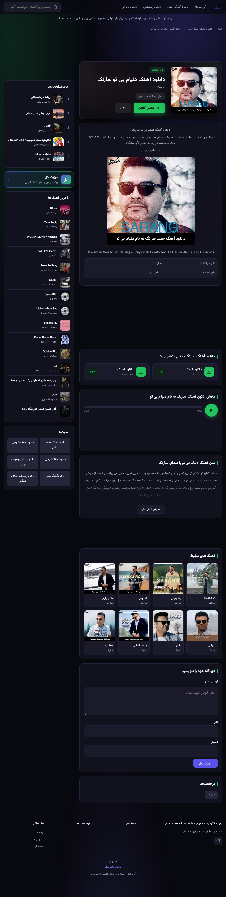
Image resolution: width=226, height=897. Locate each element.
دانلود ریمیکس (152, 7)
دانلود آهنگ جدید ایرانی (200, 29)
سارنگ (211, 794)
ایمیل (214, 742)
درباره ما (40, 832)
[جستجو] (55, 7)
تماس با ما (38, 839)
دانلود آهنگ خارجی (23, 442)
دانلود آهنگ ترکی (55, 476)
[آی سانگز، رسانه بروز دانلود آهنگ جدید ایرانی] (218, 7)
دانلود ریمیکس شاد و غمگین (23, 478)
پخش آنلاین (146, 107)
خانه (220, 29)
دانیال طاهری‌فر (113, 867)
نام (216, 722)
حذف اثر (39, 846)
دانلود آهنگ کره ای (55, 459)
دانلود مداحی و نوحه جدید (22, 462)
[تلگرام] (218, 841)
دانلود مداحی (129, 7)
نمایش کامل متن (150, 509)
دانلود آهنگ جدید (178, 7)
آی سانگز (200, 7)
